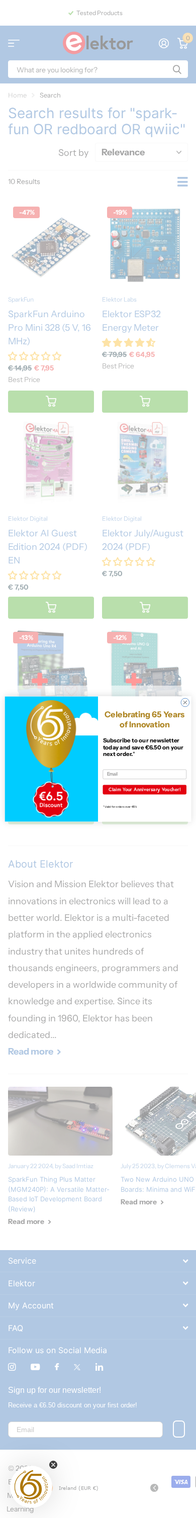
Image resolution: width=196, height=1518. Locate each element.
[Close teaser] (53, 1465)
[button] (31, 1487)
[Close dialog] (185, 702)
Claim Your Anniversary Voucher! (145, 789)
